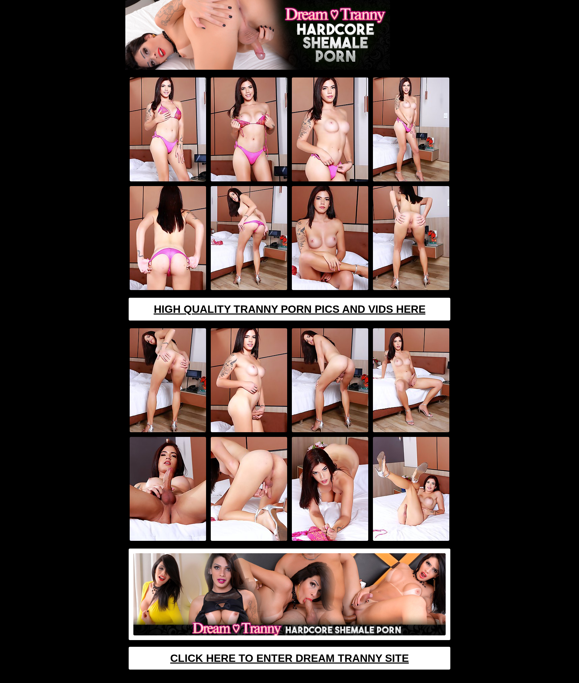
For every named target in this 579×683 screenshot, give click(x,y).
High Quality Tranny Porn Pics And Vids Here (290, 309)
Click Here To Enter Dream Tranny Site (289, 658)
